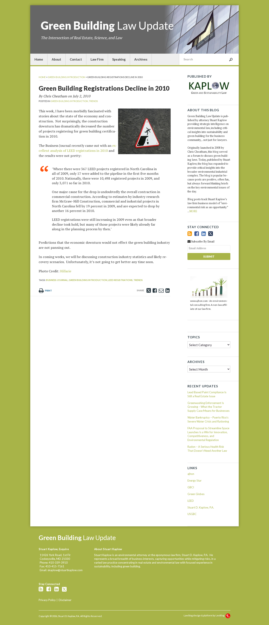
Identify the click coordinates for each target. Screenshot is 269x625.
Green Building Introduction (66, 77)
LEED (190, 500)
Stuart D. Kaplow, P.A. (200, 507)
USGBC (191, 514)
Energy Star (194, 480)
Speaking (119, 59)
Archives (140, 59)
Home (38, 59)
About (56, 59)
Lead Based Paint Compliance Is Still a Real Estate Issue (206, 394)
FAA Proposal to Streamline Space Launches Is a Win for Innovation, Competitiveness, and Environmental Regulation (208, 434)
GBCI (190, 487)
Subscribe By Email (202, 241)
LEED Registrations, (120, 280)
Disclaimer (65, 600)
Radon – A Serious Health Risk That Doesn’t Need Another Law (207, 448)
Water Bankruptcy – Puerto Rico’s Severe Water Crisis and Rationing (208, 419)
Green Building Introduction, (69, 101)
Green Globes (195, 494)
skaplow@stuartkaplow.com (65, 570)
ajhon (190, 473)
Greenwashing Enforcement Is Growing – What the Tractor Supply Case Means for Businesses (208, 407)
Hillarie (65, 271)
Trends (93, 101)
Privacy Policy (47, 600)
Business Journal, (57, 280)
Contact (76, 59)
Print (48, 290)
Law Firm (97, 59)
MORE (193, 211)
